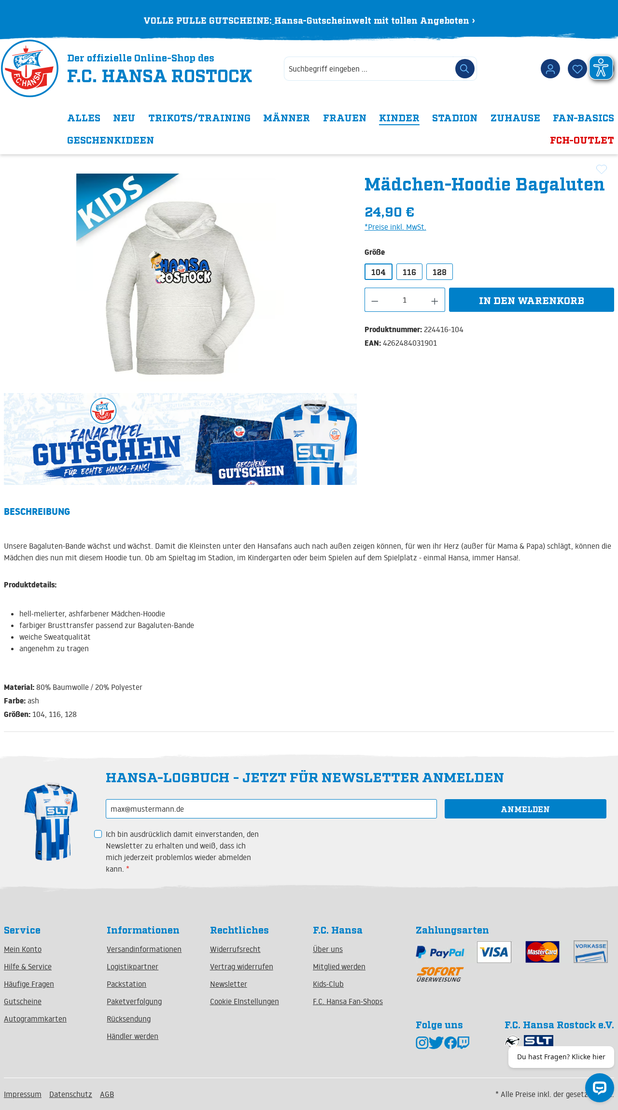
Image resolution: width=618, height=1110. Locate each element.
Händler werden (132, 1036)
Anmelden (525, 809)
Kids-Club (328, 984)
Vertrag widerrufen (241, 966)
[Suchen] (465, 69)
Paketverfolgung (134, 1001)
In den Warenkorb (531, 300)
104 (378, 272)
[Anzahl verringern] (375, 300)
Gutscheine (23, 1001)
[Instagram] (422, 1042)
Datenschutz (70, 1094)
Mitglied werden (339, 966)
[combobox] (368, 69)
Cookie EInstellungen (244, 1001)
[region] (180, 277)
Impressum (23, 1094)
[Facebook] (450, 1042)
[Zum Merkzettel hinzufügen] (601, 169)
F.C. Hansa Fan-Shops (348, 1001)
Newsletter (228, 984)
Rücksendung (129, 1018)
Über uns (328, 949)
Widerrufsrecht (235, 949)
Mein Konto (23, 949)
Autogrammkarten (35, 1018)
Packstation (126, 984)
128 (440, 272)
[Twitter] (436, 1042)
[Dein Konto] (550, 68)
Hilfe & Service (28, 966)
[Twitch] (463, 1042)
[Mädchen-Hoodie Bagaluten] (180, 277)
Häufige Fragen (29, 984)
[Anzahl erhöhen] (435, 300)
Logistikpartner (132, 966)
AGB (107, 1094)
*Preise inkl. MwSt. (395, 227)
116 (409, 272)
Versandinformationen (144, 949)
